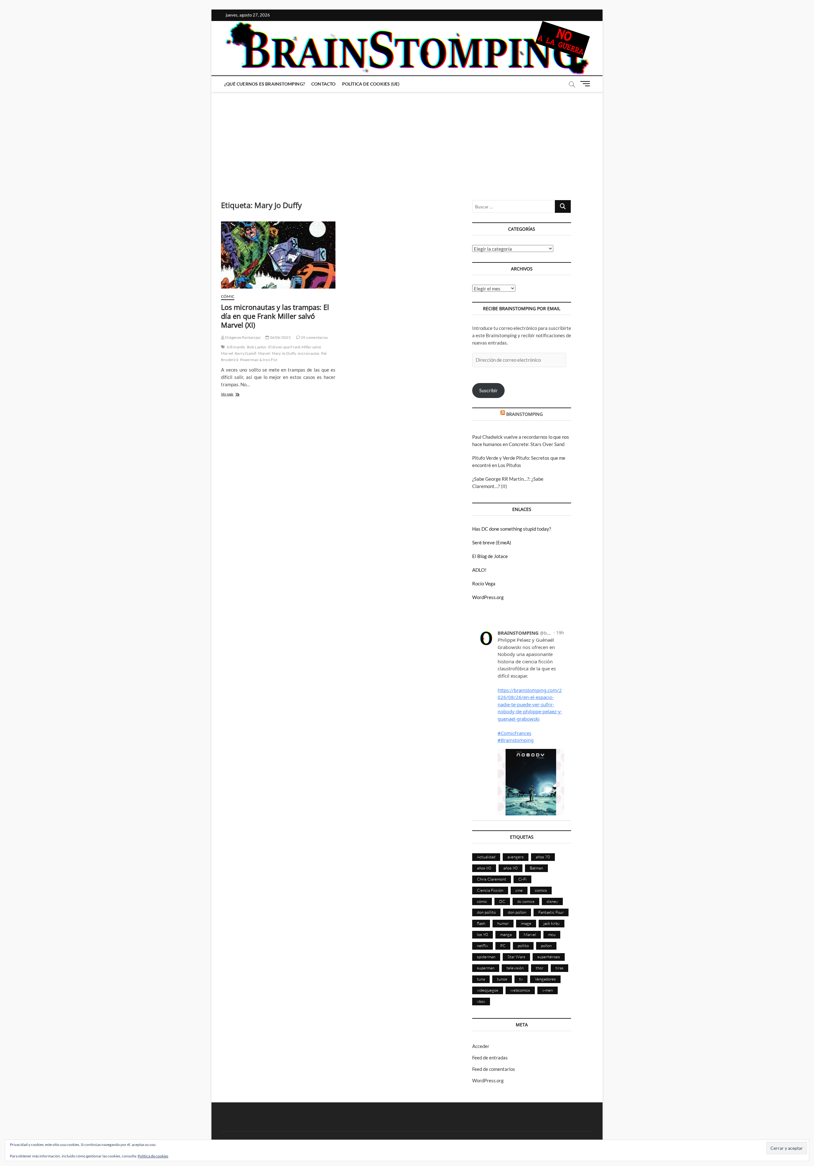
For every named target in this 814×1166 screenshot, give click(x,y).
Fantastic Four (551, 912)
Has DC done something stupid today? (511, 529)
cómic (482, 901)
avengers (515, 856)
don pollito (486, 912)
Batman (536, 867)
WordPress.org (488, 597)
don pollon (517, 912)
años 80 (484, 867)
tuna (481, 978)
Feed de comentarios (493, 1069)
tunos (502, 978)
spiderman (486, 956)
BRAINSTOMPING (524, 414)
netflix (482, 945)
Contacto (323, 84)
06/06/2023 (280, 337)
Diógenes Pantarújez (242, 337)
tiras (559, 967)
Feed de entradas (490, 1057)
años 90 (510, 867)
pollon (546, 945)
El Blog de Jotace (490, 556)
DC (502, 901)
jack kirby (551, 923)
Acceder (480, 1046)
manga (506, 934)
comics (541, 890)
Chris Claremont (491, 879)
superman (485, 967)
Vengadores (545, 978)
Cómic (227, 296)
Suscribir (488, 390)
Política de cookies (153, 1156)
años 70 (543, 856)
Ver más (236, 394)
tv (521, 978)
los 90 (482, 934)
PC (503, 945)
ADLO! (479, 570)
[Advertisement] (407, 139)
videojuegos (487, 990)
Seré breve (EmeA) (491, 542)
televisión (515, 967)
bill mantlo (236, 347)
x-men (547, 990)
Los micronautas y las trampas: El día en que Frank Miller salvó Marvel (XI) (275, 316)
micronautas (308, 353)
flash (481, 923)
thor (539, 967)
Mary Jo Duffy (284, 353)
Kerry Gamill (245, 353)
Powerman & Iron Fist (258, 359)
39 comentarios (314, 337)
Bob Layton (257, 347)
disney (552, 901)
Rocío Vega (483, 583)
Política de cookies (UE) (371, 84)
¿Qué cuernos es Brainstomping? (264, 84)
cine (519, 890)
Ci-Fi (522, 879)
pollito (523, 945)
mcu (551, 934)
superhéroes (548, 956)
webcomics (520, 990)
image (526, 923)
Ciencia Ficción (490, 890)
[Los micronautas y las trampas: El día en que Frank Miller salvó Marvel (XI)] (278, 255)
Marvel (264, 353)
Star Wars (516, 956)
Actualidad (486, 856)
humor (503, 923)
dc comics (526, 901)
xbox (481, 1001)
